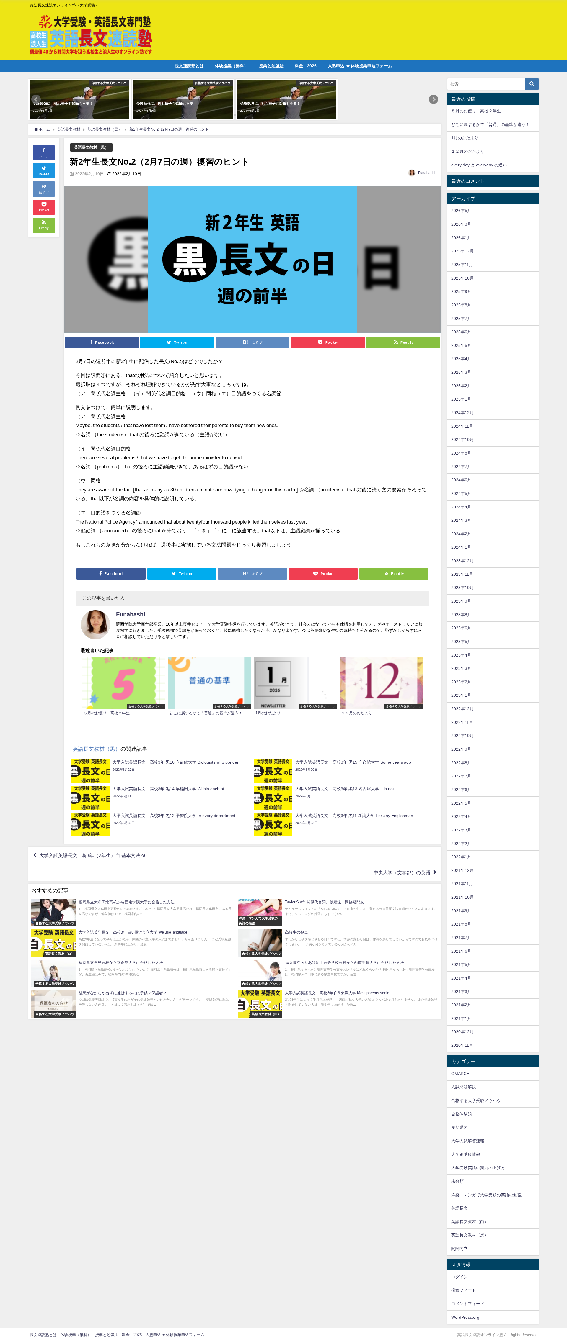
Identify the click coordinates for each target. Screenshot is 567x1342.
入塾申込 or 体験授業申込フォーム (360, 66)
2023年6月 (461, 628)
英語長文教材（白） (469, 1222)
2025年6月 (461, 332)
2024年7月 (461, 467)
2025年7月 (461, 318)
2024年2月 (461, 534)
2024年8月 (461, 453)
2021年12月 (462, 870)
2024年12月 (462, 413)
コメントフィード (467, 1304)
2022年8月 (461, 763)
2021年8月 (461, 924)
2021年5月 (461, 964)
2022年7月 (461, 776)
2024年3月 (461, 520)
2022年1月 (461, 857)
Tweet (44, 174)
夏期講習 (459, 1127)
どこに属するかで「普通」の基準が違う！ (490, 124)
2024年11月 (462, 426)
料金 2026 (306, 66)
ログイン (459, 1277)
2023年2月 (461, 682)
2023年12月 (462, 561)
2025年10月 (462, 278)
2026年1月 (461, 238)
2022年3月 (461, 830)
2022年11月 (462, 722)
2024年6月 (461, 480)
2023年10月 (462, 587)
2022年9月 (461, 749)
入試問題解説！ (465, 1087)
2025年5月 (461, 345)
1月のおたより (464, 138)
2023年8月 (461, 615)
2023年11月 (462, 574)
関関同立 (459, 1248)
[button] (36, 99)
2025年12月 (462, 251)
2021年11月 (462, 884)
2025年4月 (461, 359)
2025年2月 (461, 386)
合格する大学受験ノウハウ (476, 1100)
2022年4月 (461, 816)
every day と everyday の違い (479, 165)
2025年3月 (461, 372)
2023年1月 (461, 695)
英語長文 (459, 1208)
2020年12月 (462, 1032)
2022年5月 (461, 803)
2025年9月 (461, 291)
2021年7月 (461, 938)
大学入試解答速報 (467, 1141)
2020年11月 (462, 1045)
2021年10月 (462, 897)
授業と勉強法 (271, 66)
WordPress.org (465, 1317)
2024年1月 (461, 547)
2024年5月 (461, 493)
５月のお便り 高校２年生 (476, 111)
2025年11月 (462, 265)
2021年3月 (461, 992)
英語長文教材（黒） (91, 147)
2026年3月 (461, 224)
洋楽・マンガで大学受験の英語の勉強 (486, 1195)
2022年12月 (462, 709)
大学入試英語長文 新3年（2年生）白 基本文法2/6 (93, 855)
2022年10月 (462, 736)
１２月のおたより (467, 151)
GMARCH (460, 1074)
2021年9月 (461, 911)
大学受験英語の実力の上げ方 (478, 1168)
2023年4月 (461, 655)
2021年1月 (461, 1018)
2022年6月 (461, 790)
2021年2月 (461, 1005)
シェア (44, 156)
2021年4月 (461, 978)
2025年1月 (461, 399)
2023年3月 (461, 668)
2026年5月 (461, 211)
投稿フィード (463, 1290)
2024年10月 (462, 439)
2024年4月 (461, 507)
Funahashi (426, 173)
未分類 (457, 1181)
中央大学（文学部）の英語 (402, 872)
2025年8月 (461, 305)
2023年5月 (461, 641)
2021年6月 (461, 951)
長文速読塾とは (189, 66)
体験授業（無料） (231, 66)
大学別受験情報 (465, 1154)
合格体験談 (461, 1114)
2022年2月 (461, 843)
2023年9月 (461, 601)
